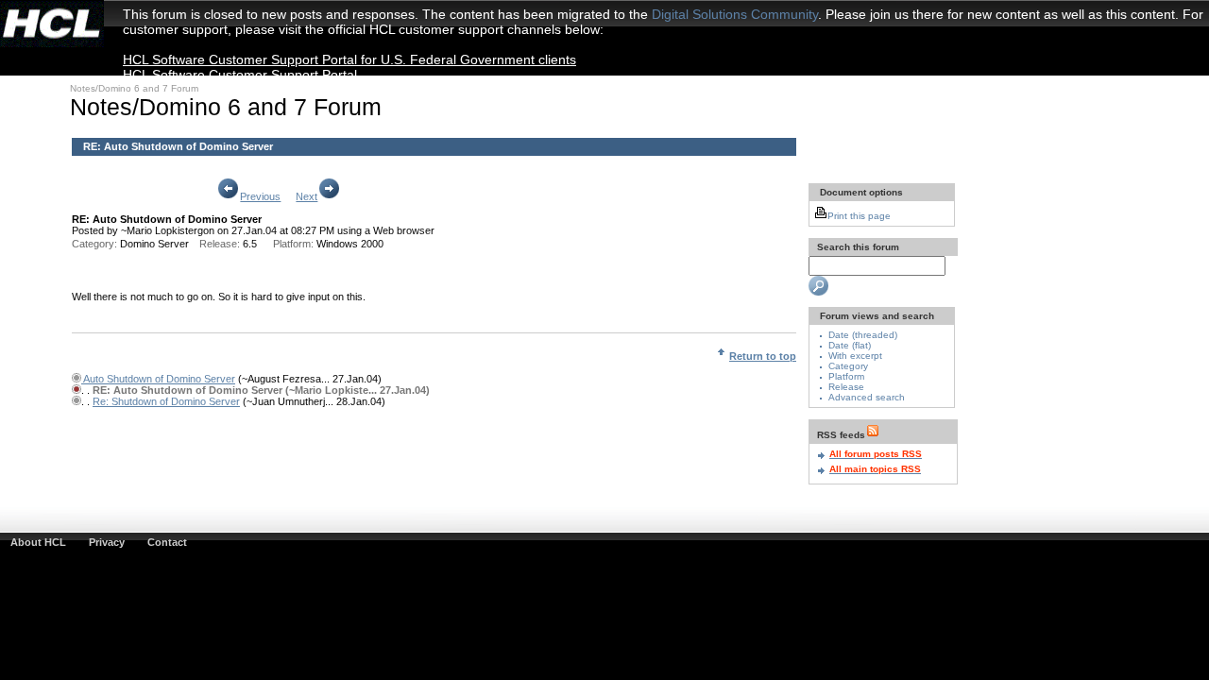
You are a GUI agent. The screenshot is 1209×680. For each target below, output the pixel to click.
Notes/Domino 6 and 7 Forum (134, 88)
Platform (846, 376)
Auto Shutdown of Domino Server (158, 378)
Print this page (859, 216)
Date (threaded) (862, 335)
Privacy (107, 542)
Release (846, 387)
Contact (167, 542)
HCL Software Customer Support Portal (240, 74)
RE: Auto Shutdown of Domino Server (178, 146)
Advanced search (866, 397)
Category (848, 366)
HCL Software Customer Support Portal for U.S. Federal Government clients (349, 59)
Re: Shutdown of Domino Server (166, 401)
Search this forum (856, 247)
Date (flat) (849, 345)
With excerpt (855, 355)
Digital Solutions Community (735, 14)
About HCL (38, 542)
